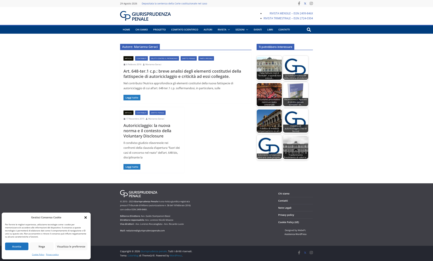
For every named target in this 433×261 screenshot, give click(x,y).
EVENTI (258, 29)
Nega (42, 246)
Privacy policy (52, 254)
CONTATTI (284, 29)
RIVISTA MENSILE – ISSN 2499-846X (291, 13)
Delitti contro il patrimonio (164, 58)
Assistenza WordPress (295, 234)
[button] (85, 217)
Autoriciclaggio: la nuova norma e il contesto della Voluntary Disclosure (147, 131)
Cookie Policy (38, 254)
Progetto (159, 29)
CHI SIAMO (141, 29)
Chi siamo (284, 193)
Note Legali (284, 207)
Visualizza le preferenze (71, 246)
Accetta (16, 246)
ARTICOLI (128, 58)
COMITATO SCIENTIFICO (184, 29)
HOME (126, 29)
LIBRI (270, 29)
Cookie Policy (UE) (288, 222)
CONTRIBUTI (141, 58)
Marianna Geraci (153, 64)
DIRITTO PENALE (188, 58)
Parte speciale (206, 58)
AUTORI (208, 29)
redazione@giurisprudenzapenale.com (145, 230)
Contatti (283, 200)
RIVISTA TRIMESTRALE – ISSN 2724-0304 (288, 18)
